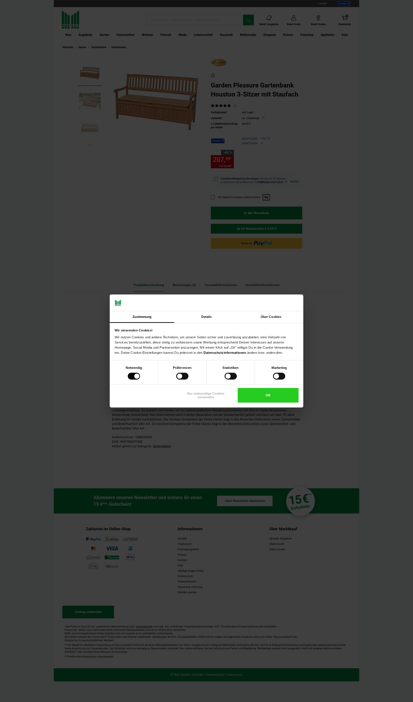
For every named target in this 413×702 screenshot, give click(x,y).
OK (268, 395)
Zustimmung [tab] (142, 317)
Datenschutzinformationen (224, 352)
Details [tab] (206, 317)
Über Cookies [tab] (271, 317)
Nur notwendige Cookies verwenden (205, 395)
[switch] (182, 376)
